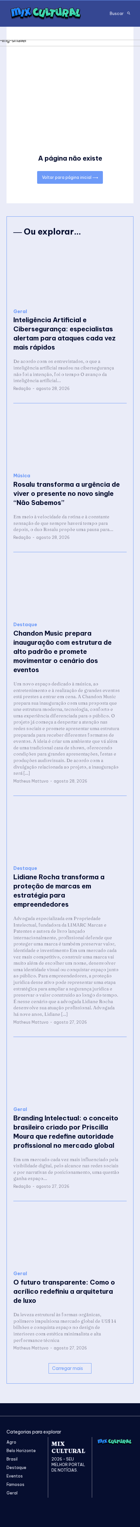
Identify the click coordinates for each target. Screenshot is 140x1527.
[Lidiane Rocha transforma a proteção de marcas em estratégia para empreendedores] (70, 830)
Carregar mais (67, 1368)
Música (21, 476)
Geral (20, 311)
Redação (22, 388)
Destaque (25, 624)
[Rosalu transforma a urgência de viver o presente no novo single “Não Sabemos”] (70, 438)
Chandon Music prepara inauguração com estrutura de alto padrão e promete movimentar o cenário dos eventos (62, 651)
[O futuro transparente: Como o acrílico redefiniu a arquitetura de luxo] (70, 1236)
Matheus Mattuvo (31, 781)
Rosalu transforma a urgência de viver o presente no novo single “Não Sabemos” (66, 493)
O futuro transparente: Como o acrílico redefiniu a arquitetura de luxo (64, 1291)
